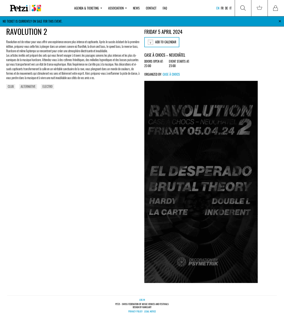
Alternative (28, 86)
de (226, 8)
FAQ (165, 8)
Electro (48, 86)
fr (222, 8)
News (136, 8)
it (231, 8)
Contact (151, 8)
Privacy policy (135, 311)
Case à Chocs (171, 74)
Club (11, 86)
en (217, 8)
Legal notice (150, 311)
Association (116, 8)
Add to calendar (165, 42)
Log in (142, 299)
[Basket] (259, 8)
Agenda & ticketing (86, 8)
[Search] (243, 8)
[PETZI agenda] (38, 8)
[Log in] (276, 8)
